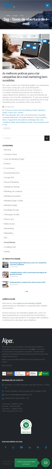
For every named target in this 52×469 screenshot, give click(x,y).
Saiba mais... (7, 128)
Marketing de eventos (12, 196)
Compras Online (11, 110)
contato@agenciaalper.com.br (21, 395)
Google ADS (9, 177)
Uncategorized (10, 247)
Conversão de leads (25, 117)
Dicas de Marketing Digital (27, 110)
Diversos (7, 164)
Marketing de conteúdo (13, 191)
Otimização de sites (11, 215)
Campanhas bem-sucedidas (34, 115)
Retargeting (8, 233)
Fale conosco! (7, 365)
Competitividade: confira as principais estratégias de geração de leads (28, 273)
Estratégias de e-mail (35, 120)
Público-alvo (9, 219)
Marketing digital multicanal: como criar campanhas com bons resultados (28, 264)
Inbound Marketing (11, 182)
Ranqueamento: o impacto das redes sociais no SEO (27, 282)
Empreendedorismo (12, 173)
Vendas (20, 112)
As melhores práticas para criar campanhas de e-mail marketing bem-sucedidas (25, 77)
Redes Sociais (9, 224)
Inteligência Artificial (11, 187)
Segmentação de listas (24, 122)
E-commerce (9, 168)
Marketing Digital (10, 205)
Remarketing (9, 228)
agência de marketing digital (29, 303)
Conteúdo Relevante (10, 117)
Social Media (9, 242)
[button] (25, 291)
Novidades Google (11, 210)
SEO (15, 112)
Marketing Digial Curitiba (13, 201)
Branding (7, 150)
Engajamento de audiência (17, 120)
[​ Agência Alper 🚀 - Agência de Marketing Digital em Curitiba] (8, 5)
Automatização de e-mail (14, 115)
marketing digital (8, 122)
